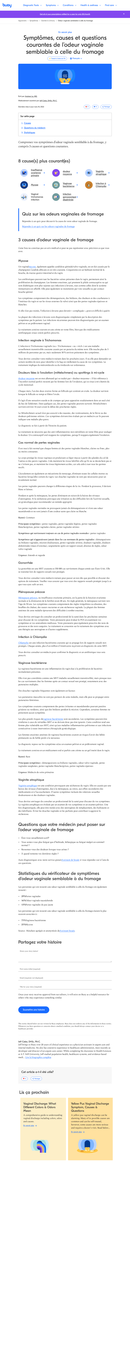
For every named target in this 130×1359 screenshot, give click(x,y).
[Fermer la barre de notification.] (123, 13)
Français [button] (76, 58)
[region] (66, 1129)
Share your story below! (29, 951)
